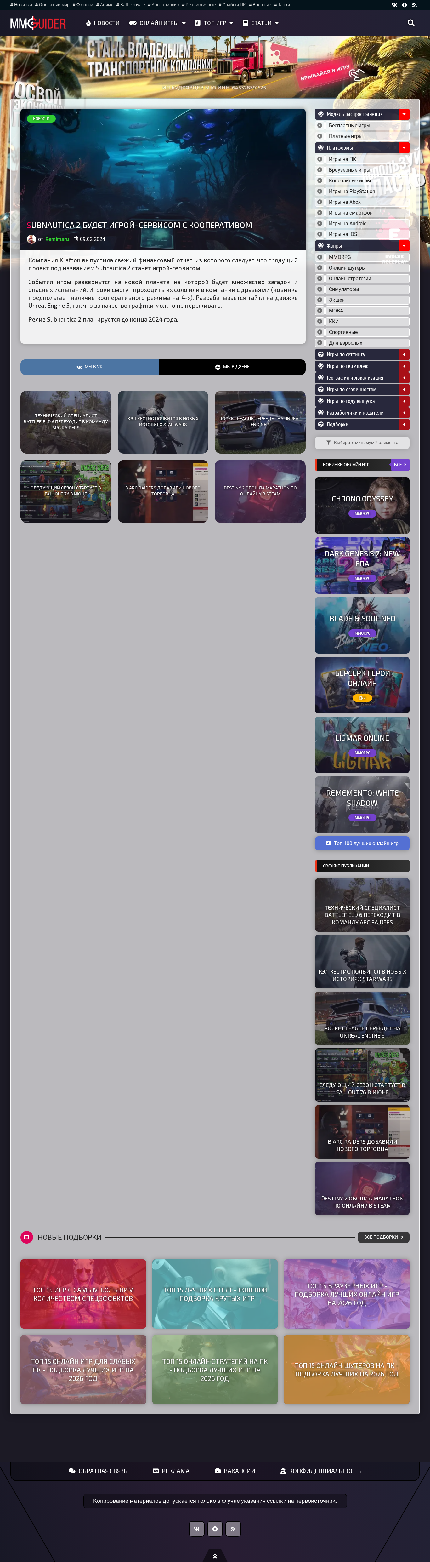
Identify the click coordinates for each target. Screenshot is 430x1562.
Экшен (337, 300)
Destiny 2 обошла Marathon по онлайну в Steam (260, 491)
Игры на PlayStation (352, 191)
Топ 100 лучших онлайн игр (366, 843)
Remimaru (57, 239)
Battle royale (132, 5)
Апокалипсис (165, 5)
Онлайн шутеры (347, 268)
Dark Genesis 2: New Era (362, 558)
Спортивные (343, 332)
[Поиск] (411, 23)
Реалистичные (201, 5)
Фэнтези (84, 5)
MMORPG (340, 257)
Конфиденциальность (325, 1470)
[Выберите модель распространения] (320, 125)
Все (398, 464)
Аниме (106, 5)
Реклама (176, 1470)
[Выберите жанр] (320, 257)
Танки (284, 5)
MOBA (336, 311)
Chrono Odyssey (362, 498)
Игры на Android (348, 223)
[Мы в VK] (394, 5)
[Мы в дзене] (404, 5)
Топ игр (215, 22)
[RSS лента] (415, 5)
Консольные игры (350, 181)
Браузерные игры (349, 170)
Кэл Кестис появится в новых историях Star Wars (163, 421)
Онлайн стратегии (350, 279)
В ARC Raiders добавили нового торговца (163, 491)
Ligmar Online (362, 737)
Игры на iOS (343, 234)
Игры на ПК (342, 159)
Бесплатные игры (349, 126)
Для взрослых (345, 343)
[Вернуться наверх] (215, 1555)
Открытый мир (54, 5)
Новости (107, 22)
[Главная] (38, 23)
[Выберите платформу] (320, 159)
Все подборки (381, 1237)
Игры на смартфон (351, 213)
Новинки (23, 5)
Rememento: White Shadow (362, 797)
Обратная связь (103, 1470)
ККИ (334, 321)
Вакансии (239, 1470)
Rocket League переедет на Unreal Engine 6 (260, 421)
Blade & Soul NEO (362, 618)
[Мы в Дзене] (215, 1529)
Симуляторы (344, 289)
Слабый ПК (234, 5)
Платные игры (346, 136)
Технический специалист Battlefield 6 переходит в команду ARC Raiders (66, 421)
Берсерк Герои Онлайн (362, 677)
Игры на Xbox (345, 202)
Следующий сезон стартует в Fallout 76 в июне (66, 491)
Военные (262, 5)
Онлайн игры (159, 22)
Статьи (261, 22)
